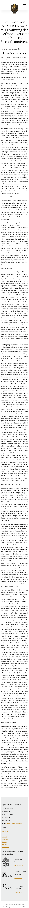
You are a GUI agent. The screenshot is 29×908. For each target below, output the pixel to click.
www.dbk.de (18, 878)
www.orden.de (19, 892)
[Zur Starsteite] (14, 13)
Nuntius (4, 837)
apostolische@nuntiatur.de (13, 823)
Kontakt (4, 844)
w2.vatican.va (18, 866)
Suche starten (7, 8)
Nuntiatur (5, 839)
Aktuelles (5, 832)
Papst (3, 834)
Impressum (5, 847)
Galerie (4, 842)
